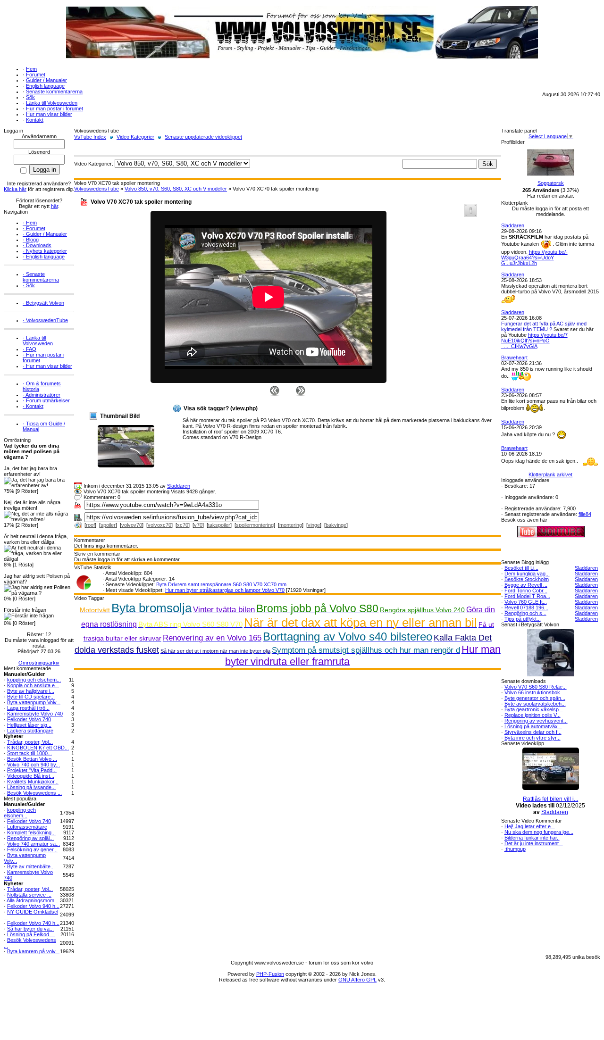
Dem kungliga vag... (527, 573)
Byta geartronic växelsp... (533, 709)
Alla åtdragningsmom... (33, 900)
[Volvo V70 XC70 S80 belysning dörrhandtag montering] (300, 390)
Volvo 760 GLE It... (525, 602)
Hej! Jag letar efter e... (529, 826)
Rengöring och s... (525, 613)
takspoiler (219, 525)
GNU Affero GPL (357, 979)
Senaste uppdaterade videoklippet (203, 137)
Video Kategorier (135, 137)
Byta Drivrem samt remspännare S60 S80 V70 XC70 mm (221, 584)
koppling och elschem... (34, 679)
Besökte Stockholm (526, 579)
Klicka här (15, 189)
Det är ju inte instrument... (533, 843)
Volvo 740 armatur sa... (33, 844)
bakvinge (336, 525)
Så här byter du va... (30, 929)
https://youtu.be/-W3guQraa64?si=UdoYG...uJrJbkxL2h (534, 257)
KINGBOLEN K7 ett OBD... (38, 747)
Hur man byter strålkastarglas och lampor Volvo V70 (225, 590)
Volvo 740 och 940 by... (33, 764)
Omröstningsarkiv (38, 663)
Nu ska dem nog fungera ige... (538, 832)
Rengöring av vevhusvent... (536, 721)
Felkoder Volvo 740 (29, 719)
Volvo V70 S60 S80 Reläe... (535, 687)
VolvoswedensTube (96, 188)
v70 (198, 525)
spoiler (108, 525)
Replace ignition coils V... (532, 715)
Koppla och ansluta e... (33, 685)
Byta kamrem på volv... (33, 951)
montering (290, 525)
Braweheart (514, 357)
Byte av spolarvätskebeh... (535, 704)
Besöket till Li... (521, 568)
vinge (314, 525)
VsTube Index (90, 137)
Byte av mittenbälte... (31, 866)
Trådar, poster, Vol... (30, 742)
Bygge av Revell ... (525, 585)
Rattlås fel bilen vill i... (550, 799)
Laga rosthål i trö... (28, 708)
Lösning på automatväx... (533, 726)
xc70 (182, 525)
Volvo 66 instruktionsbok (532, 692)
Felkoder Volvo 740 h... (33, 923)
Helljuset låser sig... (29, 725)
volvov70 (131, 525)
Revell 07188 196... (526, 607)
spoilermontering (255, 525)
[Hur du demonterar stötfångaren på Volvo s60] (274, 390)
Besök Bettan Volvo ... (32, 759)
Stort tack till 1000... (29, 753)
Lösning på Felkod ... (31, 934)
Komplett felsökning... (31, 832)
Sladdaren (178, 486)
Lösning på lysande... (31, 787)
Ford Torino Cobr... (525, 590)
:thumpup (515, 849)
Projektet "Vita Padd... (32, 770)
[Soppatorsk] (550, 178)
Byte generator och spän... (534, 698)
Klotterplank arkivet (550, 474)
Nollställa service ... (29, 895)
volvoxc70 (159, 525)
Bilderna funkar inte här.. (532, 837)
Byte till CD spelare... (31, 696)
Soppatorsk (550, 183)
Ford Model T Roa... (527, 596)
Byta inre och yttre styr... (532, 737)
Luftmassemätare (27, 827)
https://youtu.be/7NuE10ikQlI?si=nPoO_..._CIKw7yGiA (534, 340)
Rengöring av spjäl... (30, 838)
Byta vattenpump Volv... (33, 702)
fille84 (585, 514)
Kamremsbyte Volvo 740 (35, 713)
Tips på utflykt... (522, 619)
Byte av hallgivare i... (30, 691)
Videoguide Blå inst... (30, 776)
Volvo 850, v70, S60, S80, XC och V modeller (176, 188)
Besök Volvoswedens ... (34, 793)
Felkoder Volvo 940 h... (33, 906)
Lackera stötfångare (30, 730)
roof (90, 525)
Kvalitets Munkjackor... (33, 781)
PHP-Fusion (270, 974)
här (54, 206)
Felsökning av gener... (32, 849)
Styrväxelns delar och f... (533, 732)
